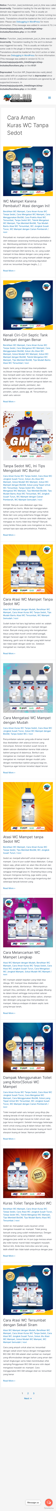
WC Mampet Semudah (25, 499)
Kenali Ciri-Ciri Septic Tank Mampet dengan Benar (25, 337)
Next (28, 1398)
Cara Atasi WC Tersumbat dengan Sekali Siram (24, 1322)
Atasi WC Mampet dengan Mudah (19, 609)
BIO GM (37, 98)
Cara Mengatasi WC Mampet (30, 214)
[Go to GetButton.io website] (49, 1508)
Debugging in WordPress (28, 22)
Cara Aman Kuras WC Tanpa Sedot (20, 476)
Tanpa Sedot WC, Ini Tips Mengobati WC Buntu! (24, 468)
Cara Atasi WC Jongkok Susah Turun (34, 1212)
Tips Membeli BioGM (26, 223)
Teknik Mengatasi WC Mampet (35, 1215)
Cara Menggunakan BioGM (25, 1098)
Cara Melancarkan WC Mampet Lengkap (21, 954)
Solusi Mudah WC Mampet (25, 354)
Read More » (9, 270)
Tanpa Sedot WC (23, 220)
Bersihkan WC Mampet (14, 211)
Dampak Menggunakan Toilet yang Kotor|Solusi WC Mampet (27, 1082)
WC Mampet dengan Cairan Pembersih (28, 229)
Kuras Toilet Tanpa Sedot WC (27, 1203)
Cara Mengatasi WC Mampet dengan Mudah (27, 720)
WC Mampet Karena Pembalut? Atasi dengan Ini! (26, 203)
